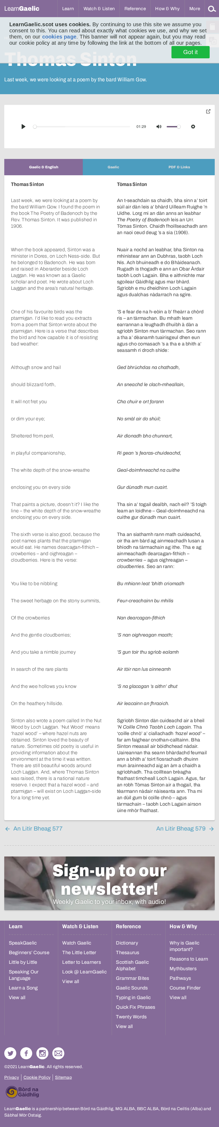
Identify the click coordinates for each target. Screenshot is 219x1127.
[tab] (43, 167)
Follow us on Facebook (26, 1053)
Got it (190, 52)
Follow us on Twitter (10, 1053)
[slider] (81, 126)
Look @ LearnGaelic (84, 971)
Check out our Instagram (42, 1053)
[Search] (212, 8)
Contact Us (58, 1053)
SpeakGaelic (23, 943)
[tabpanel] (109, 497)
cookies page (59, 37)
